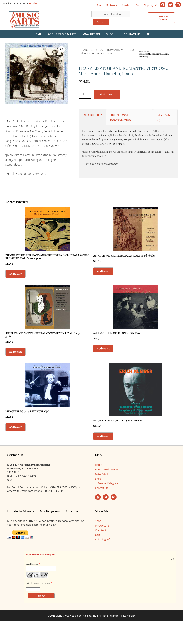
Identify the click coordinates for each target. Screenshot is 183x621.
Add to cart (107, 94)
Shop (99, 5)
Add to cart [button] (15, 273)
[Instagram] (178, 4)
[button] (61, 49)
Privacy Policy (128, 615)
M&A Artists (91, 34)
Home (37, 34)
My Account (112, 5)
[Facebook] (162, 4)
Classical (151, 54)
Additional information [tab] (120, 117)
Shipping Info (151, 5)
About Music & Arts (62, 34)
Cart (138, 5)
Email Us (33, 3)
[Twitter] (170, 4)
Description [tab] (92, 115)
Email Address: (32, 564)
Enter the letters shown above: (38, 583)
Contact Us (132, 34)
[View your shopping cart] (148, 34)
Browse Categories (109, 483)
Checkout (127, 5)
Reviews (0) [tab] (163, 117)
